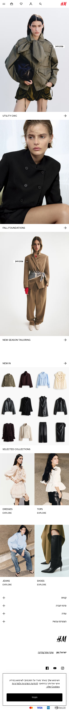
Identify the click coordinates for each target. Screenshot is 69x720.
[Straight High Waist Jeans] (43, 432)
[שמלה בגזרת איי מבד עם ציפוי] (43, 406)
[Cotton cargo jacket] (8, 380)
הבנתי (34, 697)
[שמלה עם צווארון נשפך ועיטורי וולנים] (26, 406)
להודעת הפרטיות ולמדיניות (25, 683)
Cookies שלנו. (53, 686)
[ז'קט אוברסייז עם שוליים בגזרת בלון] (8, 406)
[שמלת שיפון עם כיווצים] (8, 432)
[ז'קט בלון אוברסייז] (26, 380)
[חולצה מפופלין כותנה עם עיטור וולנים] (43, 380)
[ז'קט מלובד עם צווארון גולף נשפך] (26, 432)
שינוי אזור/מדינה (46, 652)
